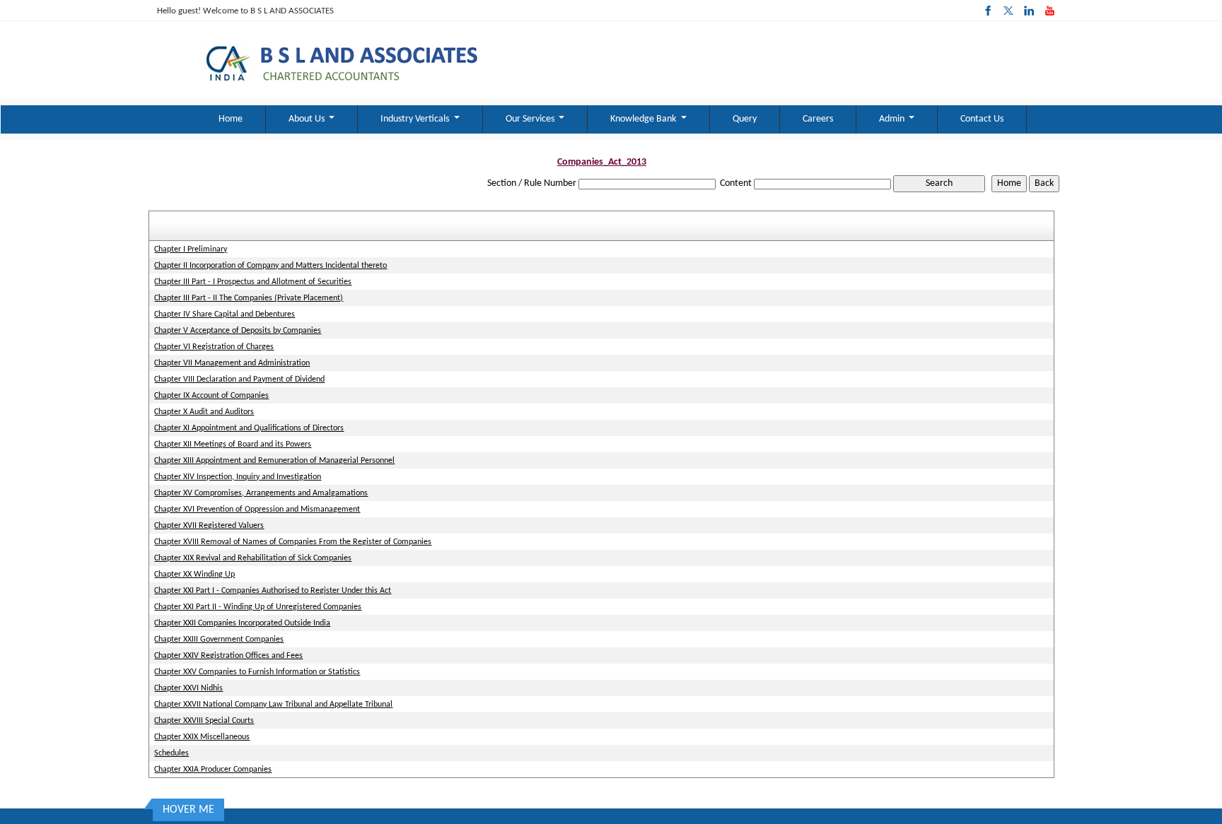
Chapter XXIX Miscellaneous (202, 737)
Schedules (171, 753)
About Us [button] (308, 119)
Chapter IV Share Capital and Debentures (224, 314)
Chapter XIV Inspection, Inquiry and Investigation (237, 477)
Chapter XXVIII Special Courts (204, 721)
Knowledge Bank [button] (644, 119)
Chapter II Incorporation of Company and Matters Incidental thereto (270, 265)
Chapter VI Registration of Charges (214, 347)
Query (745, 119)
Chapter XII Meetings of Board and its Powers (232, 444)
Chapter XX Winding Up (194, 574)
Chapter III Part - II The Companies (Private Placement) (248, 298)
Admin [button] (893, 119)
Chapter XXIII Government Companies (219, 639)
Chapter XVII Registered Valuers (209, 526)
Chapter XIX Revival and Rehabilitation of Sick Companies (252, 558)
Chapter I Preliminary (190, 249)
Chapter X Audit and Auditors (204, 412)
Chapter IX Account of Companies (211, 396)
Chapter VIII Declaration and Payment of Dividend (239, 379)
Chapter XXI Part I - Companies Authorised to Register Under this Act (272, 591)
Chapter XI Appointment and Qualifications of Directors (249, 428)
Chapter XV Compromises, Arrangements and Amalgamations (261, 493)
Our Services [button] (531, 119)
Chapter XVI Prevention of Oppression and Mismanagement (257, 509)
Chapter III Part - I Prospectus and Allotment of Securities (252, 282)
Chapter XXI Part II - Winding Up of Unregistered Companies (257, 607)
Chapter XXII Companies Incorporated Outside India (242, 623)
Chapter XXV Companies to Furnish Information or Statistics (257, 672)
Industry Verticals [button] (415, 119)
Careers (818, 119)
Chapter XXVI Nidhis (188, 688)
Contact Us (981, 119)
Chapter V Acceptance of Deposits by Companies (237, 330)
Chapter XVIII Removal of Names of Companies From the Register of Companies (292, 542)
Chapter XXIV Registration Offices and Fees (228, 656)
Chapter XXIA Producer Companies (213, 769)
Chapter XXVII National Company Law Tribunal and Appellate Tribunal (273, 704)
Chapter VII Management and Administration (232, 363)
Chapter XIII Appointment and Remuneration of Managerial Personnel (274, 461)
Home (231, 119)
